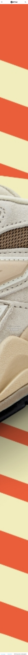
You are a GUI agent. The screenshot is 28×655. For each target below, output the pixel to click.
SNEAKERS (10, 326)
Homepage (3, 654)
